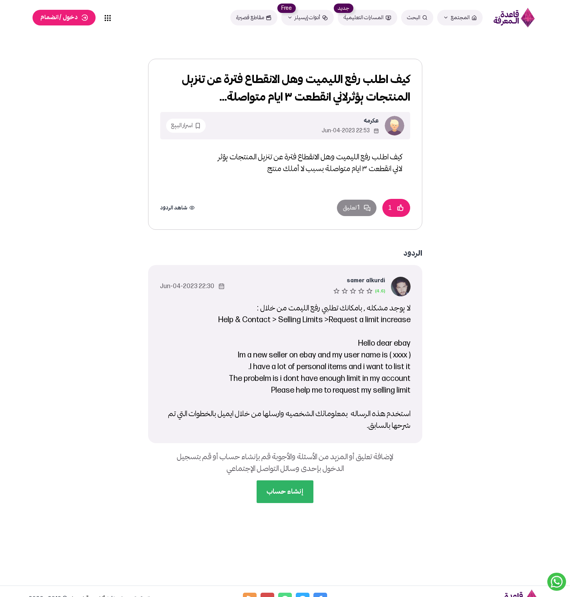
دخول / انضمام (59, 17)
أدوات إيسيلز (307, 17)
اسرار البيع (182, 125)
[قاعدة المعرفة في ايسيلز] (513, 17)
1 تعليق (351, 207)
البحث (413, 17)
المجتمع (460, 17)
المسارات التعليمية (364, 17)
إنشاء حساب (285, 491)
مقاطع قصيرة (250, 17)
